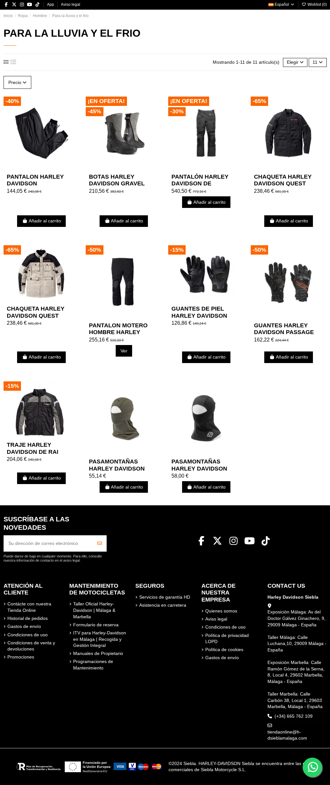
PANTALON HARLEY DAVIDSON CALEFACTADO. (35, 183)
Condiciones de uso (27, 634)
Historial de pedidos (27, 618)
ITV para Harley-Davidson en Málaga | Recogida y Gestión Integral (99, 639)
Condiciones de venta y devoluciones (31, 646)
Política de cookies (224, 649)
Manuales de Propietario (98, 653)
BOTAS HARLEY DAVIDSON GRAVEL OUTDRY (117, 183)
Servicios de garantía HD (164, 597)
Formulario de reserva (96, 624)
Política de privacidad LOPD (227, 638)
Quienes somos (221, 610)
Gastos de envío (24, 626)
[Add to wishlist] (31, 168)
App (51, 4)
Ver (124, 350)
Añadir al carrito (45, 220)
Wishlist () (316, 4)
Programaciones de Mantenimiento (93, 664)
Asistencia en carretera (162, 605)
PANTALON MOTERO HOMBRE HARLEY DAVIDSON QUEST (118, 332)
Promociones (20, 656)
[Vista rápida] (50, 168)
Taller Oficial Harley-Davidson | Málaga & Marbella (94, 610)
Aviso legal (70, 4)
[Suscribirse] (99, 543)
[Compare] (40, 168)
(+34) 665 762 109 (294, 716)
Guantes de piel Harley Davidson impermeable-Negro (204, 315)
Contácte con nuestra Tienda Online (29, 607)
